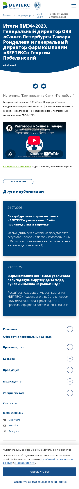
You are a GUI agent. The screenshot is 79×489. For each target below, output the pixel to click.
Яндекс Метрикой (25, 462)
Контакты (10, 403)
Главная (7, 15)
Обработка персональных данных (27, 336)
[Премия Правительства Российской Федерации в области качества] (37, 6)
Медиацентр (23, 15)
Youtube (13, 425)
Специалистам (13, 393)
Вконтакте (14, 419)
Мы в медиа (40, 15)
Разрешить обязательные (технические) (40, 482)
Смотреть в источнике (17, 166)
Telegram (14, 431)
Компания (10, 329)
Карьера (9, 358)
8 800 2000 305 (13, 413)
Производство (13, 347)
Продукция (11, 370)
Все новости (18, 181)
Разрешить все (39, 471)
